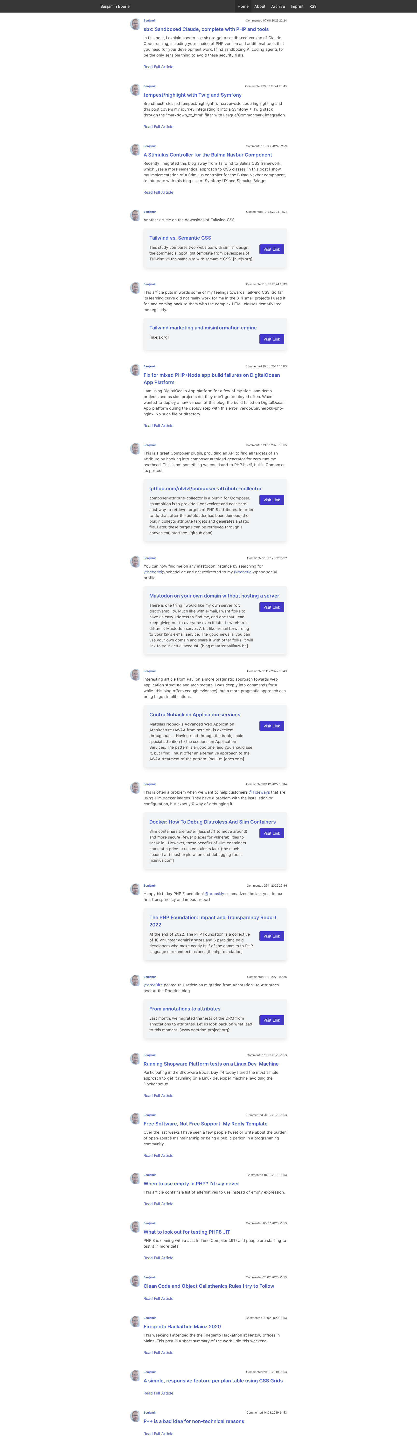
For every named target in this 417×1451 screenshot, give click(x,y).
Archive (278, 6)
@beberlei (153, 571)
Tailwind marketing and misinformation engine (203, 328)
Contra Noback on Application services (194, 715)
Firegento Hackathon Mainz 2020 (182, 1327)
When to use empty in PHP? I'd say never (191, 1184)
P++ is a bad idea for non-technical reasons (194, 1421)
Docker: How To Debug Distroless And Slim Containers (212, 822)
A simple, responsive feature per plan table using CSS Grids (213, 1381)
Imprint (297, 6)
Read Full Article (158, 66)
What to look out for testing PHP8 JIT (187, 1232)
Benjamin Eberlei (115, 6)
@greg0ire (153, 984)
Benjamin (150, 20)
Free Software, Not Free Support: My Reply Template (206, 1124)
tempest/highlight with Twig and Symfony (193, 95)
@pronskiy (214, 893)
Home (243, 6)
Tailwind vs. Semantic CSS (180, 238)
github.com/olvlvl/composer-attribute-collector (205, 488)
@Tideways (259, 792)
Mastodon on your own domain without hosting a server (214, 596)
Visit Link (272, 249)
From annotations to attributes (185, 1009)
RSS (313, 6)
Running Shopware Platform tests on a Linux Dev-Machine (211, 1064)
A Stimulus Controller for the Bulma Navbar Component (208, 155)
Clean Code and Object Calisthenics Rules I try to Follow (209, 1286)
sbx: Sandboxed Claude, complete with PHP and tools (206, 29)
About (259, 6)
